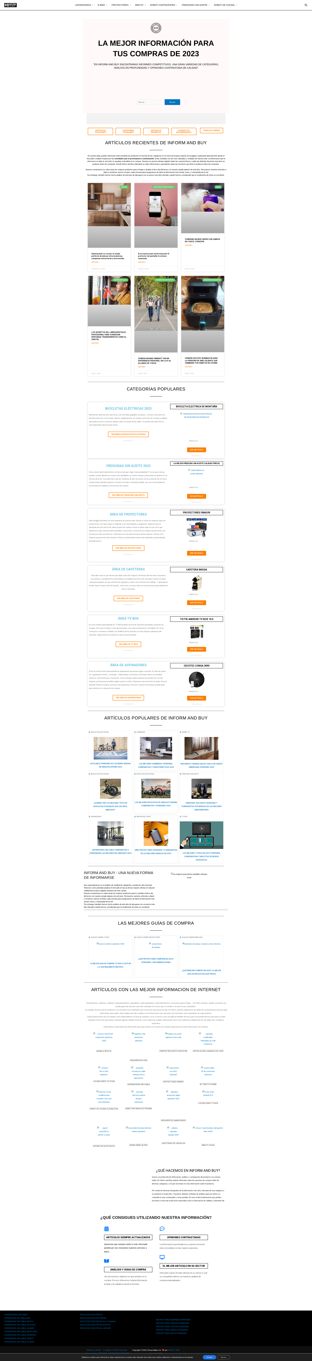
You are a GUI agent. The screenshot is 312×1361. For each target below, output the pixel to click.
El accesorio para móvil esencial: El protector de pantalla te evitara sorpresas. (153, 256)
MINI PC (139, 5)
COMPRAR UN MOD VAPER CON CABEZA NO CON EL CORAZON (202, 240)
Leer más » (95, 262)
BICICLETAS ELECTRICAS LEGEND (95, 1328)
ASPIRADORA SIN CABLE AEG (17, 1318)
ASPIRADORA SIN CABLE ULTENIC (19, 1342)
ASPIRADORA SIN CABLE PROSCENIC (21, 1332)
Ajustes (223, 1357)
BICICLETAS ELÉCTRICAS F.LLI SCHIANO (98, 1321)
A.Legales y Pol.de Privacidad (115, 1350)
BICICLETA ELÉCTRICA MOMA (93, 1318)
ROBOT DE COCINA (224, 5)
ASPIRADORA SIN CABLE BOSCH (18, 1321)
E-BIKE (101, 5)
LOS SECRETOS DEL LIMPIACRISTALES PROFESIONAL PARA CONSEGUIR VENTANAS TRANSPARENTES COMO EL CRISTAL (108, 336)
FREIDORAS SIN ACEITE (194, 5)
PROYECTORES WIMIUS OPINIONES (172, 1330)
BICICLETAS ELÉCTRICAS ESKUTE (95, 1325)
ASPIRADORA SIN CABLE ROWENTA (20, 1335)
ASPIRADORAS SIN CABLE (16, 1315)
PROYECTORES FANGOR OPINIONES (172, 1323)
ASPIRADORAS (83, 5)
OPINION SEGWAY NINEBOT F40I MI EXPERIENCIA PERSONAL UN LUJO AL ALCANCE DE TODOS (154, 360)
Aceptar (209, 1357)
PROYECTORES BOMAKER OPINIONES (173, 1320)
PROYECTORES (120, 5)
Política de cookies (93, 1350)
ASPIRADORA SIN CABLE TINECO (19, 1338)
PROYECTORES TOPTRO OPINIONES (172, 1327)
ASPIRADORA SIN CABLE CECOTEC (20, 1325)
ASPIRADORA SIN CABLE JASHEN (19, 1328)
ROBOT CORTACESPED (162, 5)
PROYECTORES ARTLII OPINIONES (171, 1333)
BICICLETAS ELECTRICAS (91, 1315)
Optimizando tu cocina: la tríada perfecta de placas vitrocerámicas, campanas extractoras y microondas (107, 256)
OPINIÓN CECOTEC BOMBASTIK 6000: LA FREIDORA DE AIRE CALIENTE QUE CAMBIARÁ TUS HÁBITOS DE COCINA (201, 360)
